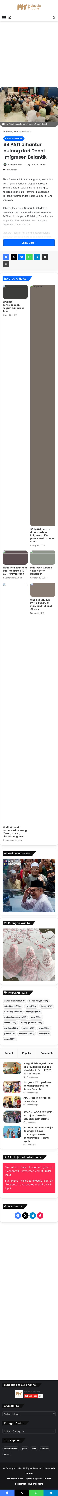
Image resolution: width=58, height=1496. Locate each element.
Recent (9, 1053)
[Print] (6, 264)
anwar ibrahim (14, 1001)
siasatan (26, 1033)
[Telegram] (37, 257)
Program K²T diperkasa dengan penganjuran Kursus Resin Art (37, 1086)
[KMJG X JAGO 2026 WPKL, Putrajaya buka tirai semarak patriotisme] (12, 1117)
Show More (28, 242)
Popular (26, 1053)
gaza (31, 1006)
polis (9, 1033)
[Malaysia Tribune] (29, 7)
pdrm (28, 1028)
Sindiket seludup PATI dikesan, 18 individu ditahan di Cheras (41, 604)
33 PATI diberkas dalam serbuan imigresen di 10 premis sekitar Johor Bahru (42, 535)
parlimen (11, 1028)
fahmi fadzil (12, 1006)
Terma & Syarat (34, 1478)
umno (9, 1039)
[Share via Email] (45, 257)
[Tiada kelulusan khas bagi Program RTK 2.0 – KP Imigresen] (15, 557)
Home (8, 131)
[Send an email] (21, 164)
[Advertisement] (29, 55)
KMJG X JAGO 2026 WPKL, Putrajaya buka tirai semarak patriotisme (38, 1116)
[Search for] (54, 17)
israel (46, 1006)
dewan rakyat (38, 1001)
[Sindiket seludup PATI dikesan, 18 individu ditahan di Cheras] (42, 590)
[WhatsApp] (29, 257)
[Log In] (9, 17)
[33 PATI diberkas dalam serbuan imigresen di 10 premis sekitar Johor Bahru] (42, 405)
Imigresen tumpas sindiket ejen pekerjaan (41, 570)
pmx (44, 1028)
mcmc (10, 1022)
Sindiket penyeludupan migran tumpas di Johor (13, 306)
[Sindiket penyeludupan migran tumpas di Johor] (15, 292)
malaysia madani (15, 1017)
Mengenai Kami (15, 1478)
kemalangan (13, 1011)
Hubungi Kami (35, 1483)
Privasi (47, 1478)
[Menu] (4, 17)
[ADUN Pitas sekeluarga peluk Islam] (12, 1102)
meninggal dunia (31, 1022)
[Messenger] (21, 257)
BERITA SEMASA (22, 131)
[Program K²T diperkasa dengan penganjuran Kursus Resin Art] (12, 1087)
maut (36, 1017)
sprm (44, 1033)
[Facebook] (6, 257)
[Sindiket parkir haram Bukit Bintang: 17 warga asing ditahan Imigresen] (15, 703)
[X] (14, 257)
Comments (46, 1053)
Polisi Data (20, 1483)
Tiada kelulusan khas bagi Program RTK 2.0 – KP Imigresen (15, 570)
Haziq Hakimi (14, 164)
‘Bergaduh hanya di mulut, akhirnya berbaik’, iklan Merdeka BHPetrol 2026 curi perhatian (39, 1068)
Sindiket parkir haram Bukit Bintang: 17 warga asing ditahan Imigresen (15, 832)
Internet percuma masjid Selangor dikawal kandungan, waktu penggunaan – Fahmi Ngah (38, 1134)
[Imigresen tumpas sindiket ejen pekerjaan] (42, 557)
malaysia (33, 1011)
